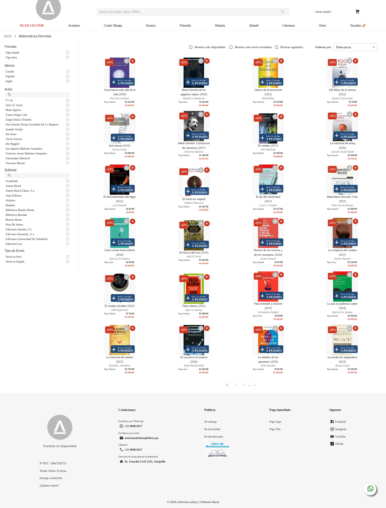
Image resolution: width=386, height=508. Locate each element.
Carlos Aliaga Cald (16, 114)
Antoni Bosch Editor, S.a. (20, 190)
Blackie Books (14, 219)
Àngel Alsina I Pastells (18, 119)
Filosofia (185, 25)
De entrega (210, 421)
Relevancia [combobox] (343, 47)
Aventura (74, 25)
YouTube (340, 436)
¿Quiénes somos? (49, 485)
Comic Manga (113, 25)
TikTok (339, 443)
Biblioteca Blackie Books (20, 210)
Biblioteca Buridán (16, 214)
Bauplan (10, 205)
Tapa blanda (12, 52)
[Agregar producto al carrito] (132, 61)
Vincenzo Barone (15, 163)
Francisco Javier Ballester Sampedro (26, 153)
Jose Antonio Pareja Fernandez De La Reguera (32, 124)
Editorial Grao (14, 243)
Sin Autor (11, 134)
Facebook (340, 421)
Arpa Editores (14, 195)
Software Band (209, 502)
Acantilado (12, 181)
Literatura (288, 25)
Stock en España (15, 261)
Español (10, 76)
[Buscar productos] (283, 12)
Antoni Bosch (13, 185)
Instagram (340, 429)
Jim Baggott (12, 143)
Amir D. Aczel (14, 105)
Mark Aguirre (13, 110)
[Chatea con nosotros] (370, 489)
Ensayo (151, 25)
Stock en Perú (14, 256)
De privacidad (212, 429)
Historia (220, 25)
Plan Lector (32, 25)
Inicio (8, 36)
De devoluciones (213, 436)
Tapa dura (11, 57)
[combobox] (186, 12)
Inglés (9, 81)
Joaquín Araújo (14, 129)
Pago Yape (275, 421)
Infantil (253, 25)
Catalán (10, 71)
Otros (322, 25)
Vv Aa (9, 100)
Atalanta (10, 200)
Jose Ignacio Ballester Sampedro (24, 148)
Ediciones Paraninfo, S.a (20, 234)
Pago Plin (274, 429)
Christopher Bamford (18, 158)
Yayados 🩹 (358, 25)
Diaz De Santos (14, 224)
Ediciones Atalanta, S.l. (19, 229)
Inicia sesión (323, 11)
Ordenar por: (323, 47)
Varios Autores (14, 139)
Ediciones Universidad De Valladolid (26, 239)
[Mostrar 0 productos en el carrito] (358, 12)
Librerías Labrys (187, 502)
